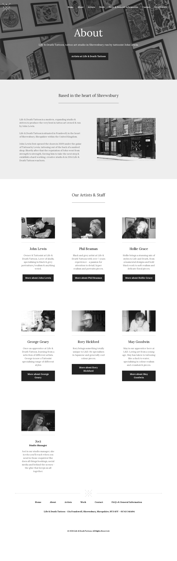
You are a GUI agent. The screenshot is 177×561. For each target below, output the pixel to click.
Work (102, 7)
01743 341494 (161, 7)
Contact (146, 7)
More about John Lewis (38, 277)
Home (70, 7)
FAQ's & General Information (123, 7)
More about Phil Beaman (88, 277)
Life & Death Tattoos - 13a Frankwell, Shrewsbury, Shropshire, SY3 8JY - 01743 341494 (89, 511)
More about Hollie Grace (139, 277)
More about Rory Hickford (88, 369)
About (81, 7)
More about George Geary (38, 376)
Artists (91, 7)
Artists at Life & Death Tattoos (88, 56)
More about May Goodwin (139, 376)
